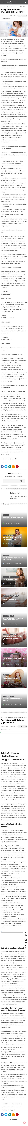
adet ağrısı (5, 1103)
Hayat (12, 595)
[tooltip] (2, 466)
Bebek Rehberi (13, 634)
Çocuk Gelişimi (6, 656)
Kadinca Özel (4, 15)
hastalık (4, 1110)
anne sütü (14, 459)
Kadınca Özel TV (10, 583)
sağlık (12, 1110)
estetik (19, 1107)
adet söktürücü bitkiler (8, 1107)
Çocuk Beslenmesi (7, 653)
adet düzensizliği (16, 1103)
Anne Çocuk (6, 515)
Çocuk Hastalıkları (15, 577)
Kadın (5, 535)
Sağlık (16, 595)
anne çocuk (5, 459)
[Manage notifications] (24, 1123)
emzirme (5, 462)
